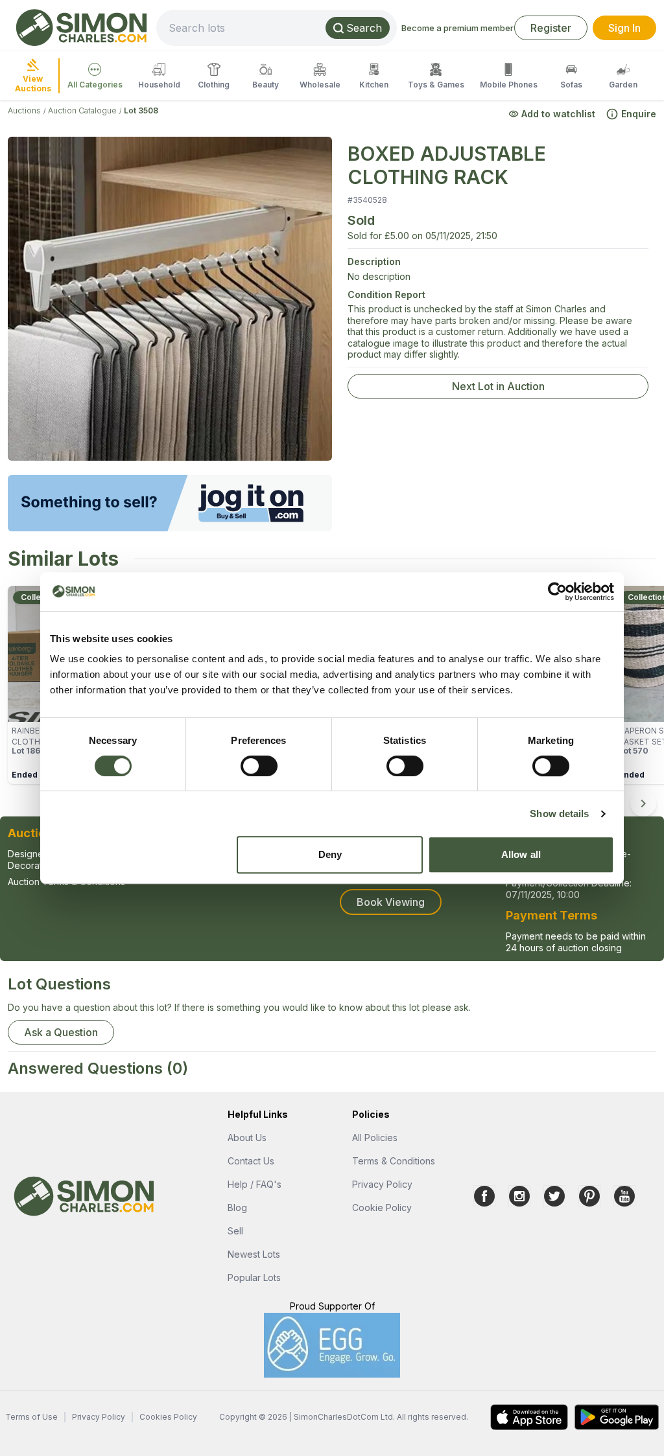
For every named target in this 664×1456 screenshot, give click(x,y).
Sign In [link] (624, 27)
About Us (247, 1137)
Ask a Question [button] (61, 1032)
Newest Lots (254, 1254)
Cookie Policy (382, 1207)
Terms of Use (31, 1417)
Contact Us (251, 1160)
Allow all (521, 854)
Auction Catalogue (82, 110)
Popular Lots (254, 1277)
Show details (559, 813)
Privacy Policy (382, 1184)
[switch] (259, 766)
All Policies (374, 1137)
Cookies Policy (168, 1417)
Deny (330, 854)
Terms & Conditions (393, 1160)
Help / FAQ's (254, 1184)
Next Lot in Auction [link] (498, 386)
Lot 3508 (141, 110)
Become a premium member (457, 28)
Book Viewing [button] (391, 902)
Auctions (24, 110)
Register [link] (550, 27)
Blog (237, 1207)
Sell (235, 1230)
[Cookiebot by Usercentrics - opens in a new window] (557, 591)
